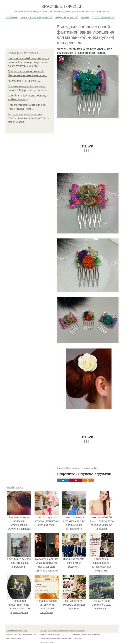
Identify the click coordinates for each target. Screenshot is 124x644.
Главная (12, 17)
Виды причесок (66, 17)
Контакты (43, 630)
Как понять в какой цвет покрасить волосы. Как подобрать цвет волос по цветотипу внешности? (28, 62)
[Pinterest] (75, 480)
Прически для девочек (75, 468)
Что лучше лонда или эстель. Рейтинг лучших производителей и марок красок (28, 118)
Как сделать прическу (36, 17)
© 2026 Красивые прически (16, 630)
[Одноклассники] (88, 480)
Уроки (85, 17)
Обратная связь (79, 630)
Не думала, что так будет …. (24, 80)
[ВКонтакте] (63, 480)
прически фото (92, 468)
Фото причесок (103, 17)
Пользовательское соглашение (60, 630)
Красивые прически (62, 6)
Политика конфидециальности (52, 634)
